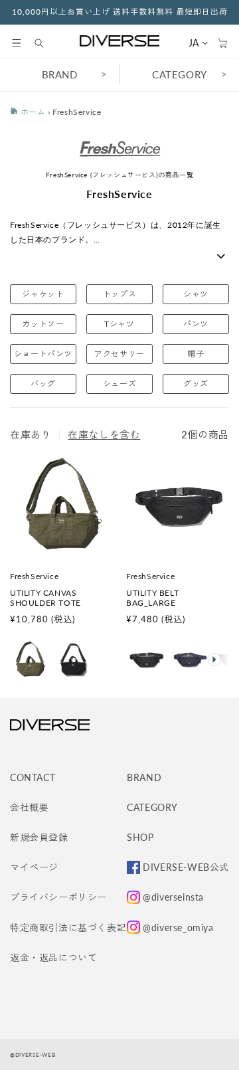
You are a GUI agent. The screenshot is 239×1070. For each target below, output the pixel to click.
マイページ (34, 867)
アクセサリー (119, 354)
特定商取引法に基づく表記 (68, 927)
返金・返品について (53, 957)
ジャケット (43, 294)
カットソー (43, 324)
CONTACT (32, 777)
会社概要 (29, 807)
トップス (119, 294)
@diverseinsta (173, 897)
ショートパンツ (43, 354)
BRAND (60, 74)
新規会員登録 (39, 837)
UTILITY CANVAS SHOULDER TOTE (45, 598)
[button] (16, 43)
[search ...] (45, 43)
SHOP (140, 837)
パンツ (195, 324)
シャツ (195, 294)
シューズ (119, 384)
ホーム (31, 112)
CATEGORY (179, 74)
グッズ (195, 384)
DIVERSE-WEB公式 (186, 867)
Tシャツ (119, 324)
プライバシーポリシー (58, 897)
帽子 (195, 354)
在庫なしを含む (104, 434)
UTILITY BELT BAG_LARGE (152, 598)
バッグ (43, 384)
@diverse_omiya (178, 927)
